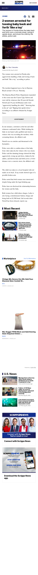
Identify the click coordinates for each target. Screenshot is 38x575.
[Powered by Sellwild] (33, 367)
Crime (5, 16)
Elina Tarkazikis (13, 67)
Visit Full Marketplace (30, 258)
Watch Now (32, 2)
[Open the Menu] (3, 2)
